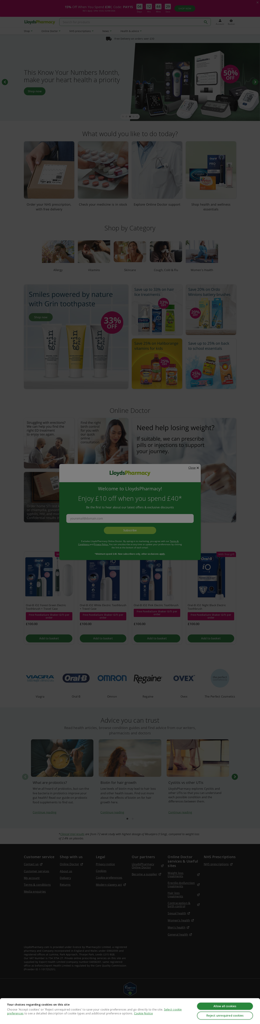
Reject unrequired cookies (225, 1015)
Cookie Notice (143, 1013)
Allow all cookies (224, 1006)
